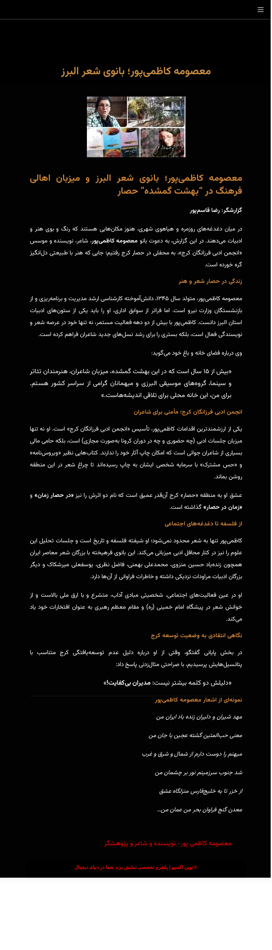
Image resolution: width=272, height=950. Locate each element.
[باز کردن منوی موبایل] (260, 9)
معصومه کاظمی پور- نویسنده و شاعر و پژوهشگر (168, 844)
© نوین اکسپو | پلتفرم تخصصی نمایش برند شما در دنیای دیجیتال (136, 867)
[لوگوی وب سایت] (136, 10)
